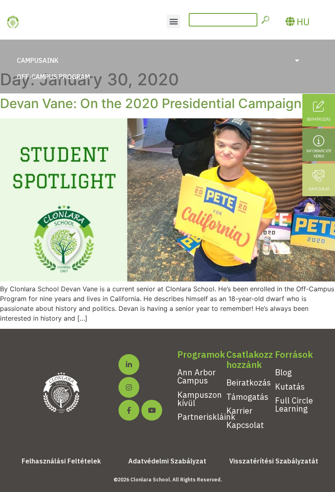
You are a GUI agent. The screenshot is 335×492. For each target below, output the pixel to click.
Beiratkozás (248, 382)
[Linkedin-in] (128, 364)
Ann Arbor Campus (196, 376)
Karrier (239, 410)
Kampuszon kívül (199, 398)
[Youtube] (151, 410)
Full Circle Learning (294, 404)
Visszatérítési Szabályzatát (273, 461)
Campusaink (37, 60)
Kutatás (290, 386)
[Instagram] (128, 387)
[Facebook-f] (128, 410)
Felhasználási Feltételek (61, 461)
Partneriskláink (206, 416)
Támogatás (247, 396)
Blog (283, 372)
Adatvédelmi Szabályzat (167, 461)
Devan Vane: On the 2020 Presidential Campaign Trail (165, 103)
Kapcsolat (245, 424)
